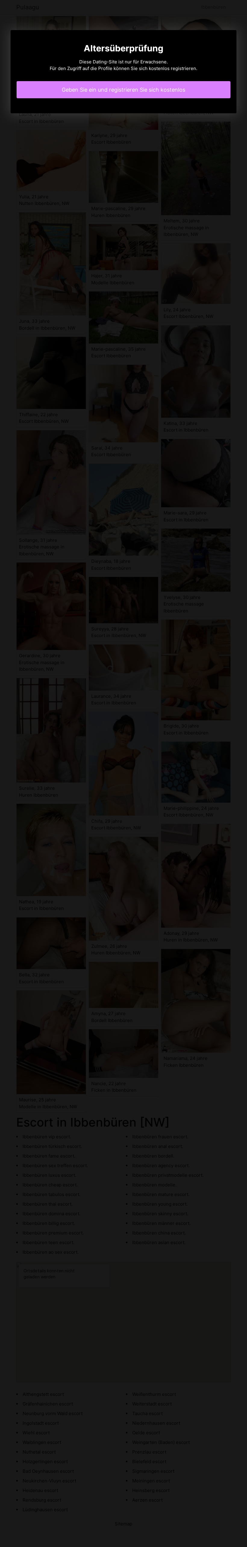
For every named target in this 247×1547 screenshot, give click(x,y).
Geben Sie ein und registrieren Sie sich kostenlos (123, 90)
